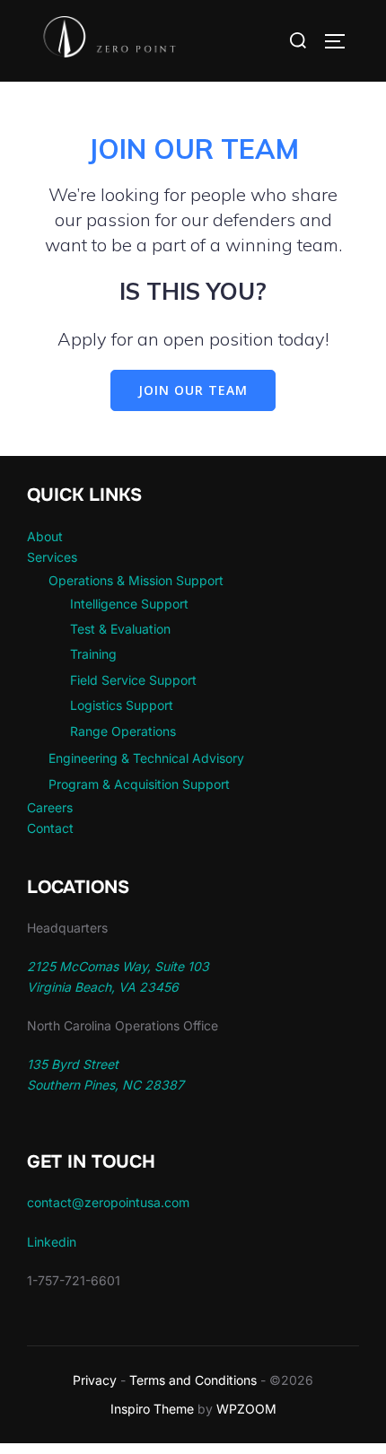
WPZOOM (246, 1408)
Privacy (95, 1380)
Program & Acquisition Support (139, 784)
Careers (50, 807)
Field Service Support (133, 680)
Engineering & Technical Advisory (146, 758)
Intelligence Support (129, 603)
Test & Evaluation (120, 628)
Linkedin (51, 1241)
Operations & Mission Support (136, 580)
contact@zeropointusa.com (108, 1202)
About (45, 536)
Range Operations (123, 731)
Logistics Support (121, 705)
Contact (50, 828)
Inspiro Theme (152, 1408)
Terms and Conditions (193, 1380)
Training (93, 653)
